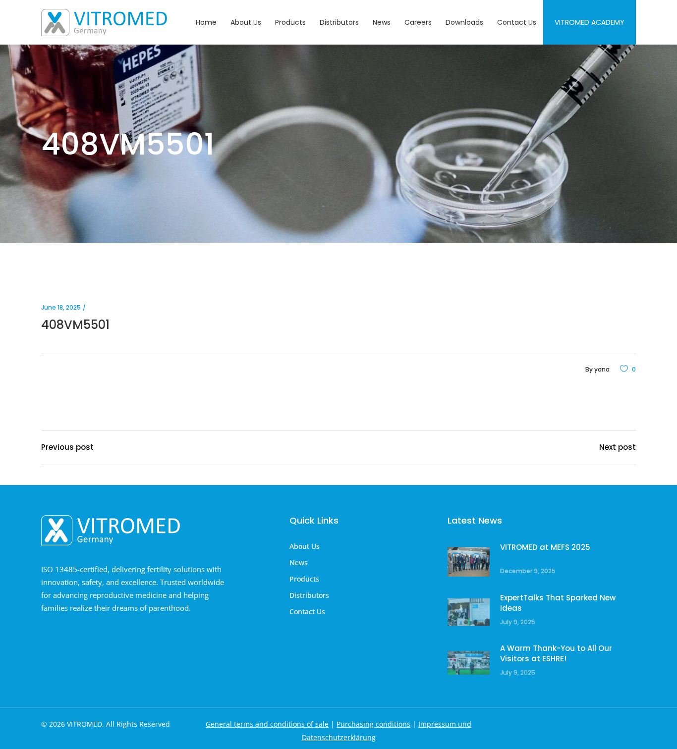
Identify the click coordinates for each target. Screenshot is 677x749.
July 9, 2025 (517, 622)
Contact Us (307, 611)
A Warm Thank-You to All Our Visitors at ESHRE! (556, 653)
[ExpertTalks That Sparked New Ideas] (469, 612)
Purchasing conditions (373, 724)
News (298, 562)
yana (602, 369)
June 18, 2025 (61, 307)
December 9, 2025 (528, 571)
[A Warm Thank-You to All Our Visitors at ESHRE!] (469, 663)
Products (304, 579)
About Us (304, 546)
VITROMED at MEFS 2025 (545, 547)
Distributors (309, 595)
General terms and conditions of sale (267, 724)
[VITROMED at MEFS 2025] (469, 562)
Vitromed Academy (589, 22)
